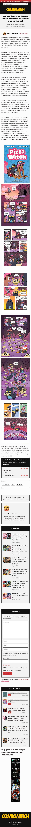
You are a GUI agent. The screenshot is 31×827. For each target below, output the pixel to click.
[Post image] (7, 536)
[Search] (26, 4)
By (7, 499)
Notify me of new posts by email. (13, 670)
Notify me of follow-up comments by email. (15, 668)
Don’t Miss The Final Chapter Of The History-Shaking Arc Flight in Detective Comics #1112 (19, 572)
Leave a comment (24, 499)
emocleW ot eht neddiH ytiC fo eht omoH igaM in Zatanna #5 (20, 595)
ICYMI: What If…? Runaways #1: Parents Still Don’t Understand (16, 709)
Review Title (6, 658)
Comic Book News (16, 497)
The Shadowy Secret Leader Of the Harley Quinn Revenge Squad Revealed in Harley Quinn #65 (19, 537)
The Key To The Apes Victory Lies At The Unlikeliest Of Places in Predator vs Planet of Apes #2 (19, 560)
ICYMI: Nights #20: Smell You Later (17, 693)
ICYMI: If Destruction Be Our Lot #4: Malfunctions (18, 701)
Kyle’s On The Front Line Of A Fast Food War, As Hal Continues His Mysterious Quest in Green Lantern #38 (19, 549)
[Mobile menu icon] (29, 10)
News (22, 497)
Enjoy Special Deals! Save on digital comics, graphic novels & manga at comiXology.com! (13, 752)
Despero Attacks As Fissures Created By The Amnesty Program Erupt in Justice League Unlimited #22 (20, 584)
